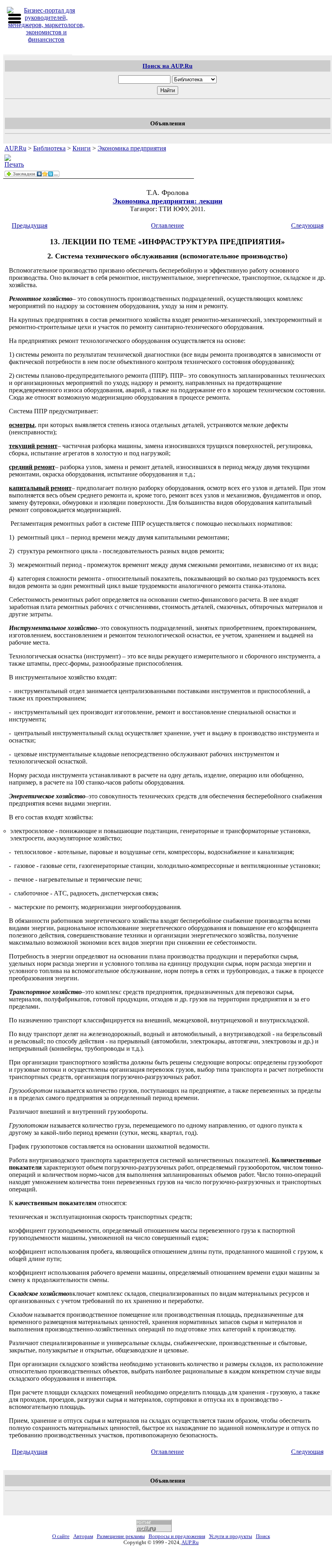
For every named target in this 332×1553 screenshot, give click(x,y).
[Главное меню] (14, 18)
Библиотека (49, 148)
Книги (81, 148)
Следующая (307, 225)
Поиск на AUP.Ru (167, 65)
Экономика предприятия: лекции (167, 201)
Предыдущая (29, 225)
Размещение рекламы (121, 1536)
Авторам (83, 1536)
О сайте (61, 1536)
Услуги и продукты (230, 1536)
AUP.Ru (15, 148)
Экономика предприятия (132, 148)
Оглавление (167, 225)
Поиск (263, 1536)
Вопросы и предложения (177, 1536)
